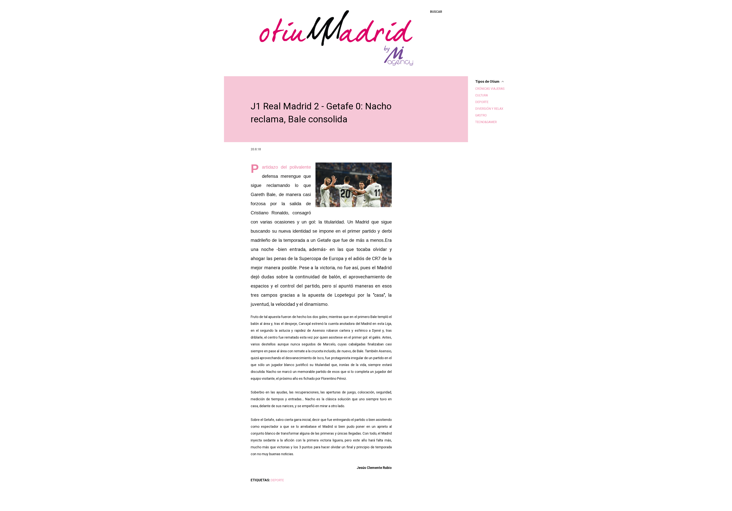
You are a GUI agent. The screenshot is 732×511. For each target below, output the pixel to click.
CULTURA (481, 95)
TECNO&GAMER (486, 122)
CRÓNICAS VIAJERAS (490, 89)
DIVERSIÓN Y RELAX (489, 109)
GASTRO (481, 115)
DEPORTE (277, 480)
